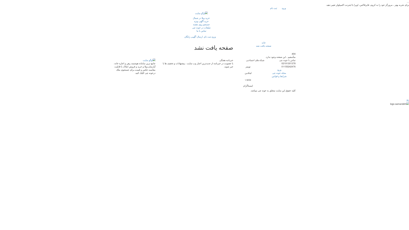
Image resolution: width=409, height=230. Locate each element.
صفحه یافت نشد (263, 45)
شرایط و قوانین (279, 76)
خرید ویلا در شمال (201, 17)
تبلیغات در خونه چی (201, 27)
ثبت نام (274, 8)
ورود (284, 8)
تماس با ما (201, 30)
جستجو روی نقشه (201, 24)
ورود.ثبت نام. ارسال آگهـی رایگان (200, 36)
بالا (407, 100)
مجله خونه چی (279, 72)
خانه (264, 42)
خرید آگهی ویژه (201, 21)
